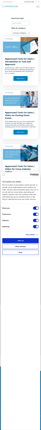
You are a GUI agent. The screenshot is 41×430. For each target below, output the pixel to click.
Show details (30, 234)
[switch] (36, 214)
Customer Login (29, 1)
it (39, 1)
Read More (20, 78)
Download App (7, 1)
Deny (20, 252)
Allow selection (20, 246)
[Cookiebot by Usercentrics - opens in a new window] (30, 175)
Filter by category (18, 28)
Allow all (20, 241)
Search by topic (17, 18)
